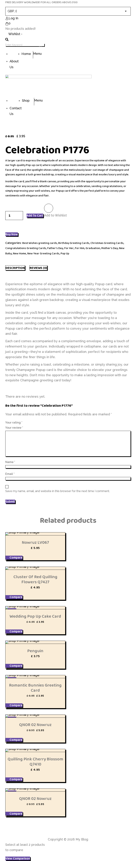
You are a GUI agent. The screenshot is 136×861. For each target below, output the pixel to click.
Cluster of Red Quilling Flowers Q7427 (35, 579)
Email (10, 474)
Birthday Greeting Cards (73, 243)
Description (15, 268)
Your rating (13, 422)
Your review (14, 427)
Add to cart (35, 216)
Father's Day (55, 248)
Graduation (93, 248)
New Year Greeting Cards (43, 253)
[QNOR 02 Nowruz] (35, 716)
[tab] (15, 268)
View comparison (17, 858)
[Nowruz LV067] (35, 533)
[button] (48, 208)
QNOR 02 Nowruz (35, 724)
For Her (69, 248)
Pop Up (65, 253)
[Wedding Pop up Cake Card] (35, 607)
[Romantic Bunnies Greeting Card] (35, 676)
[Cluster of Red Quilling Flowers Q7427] (35, 568)
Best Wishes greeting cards (39, 243)
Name (10, 462)
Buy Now (11, 234)
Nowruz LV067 (35, 542)
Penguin (35, 650)
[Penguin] (35, 642)
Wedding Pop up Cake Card (35, 616)
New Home (19, 253)
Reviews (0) (38, 268)
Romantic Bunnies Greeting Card (35, 688)
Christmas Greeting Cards (106, 243)
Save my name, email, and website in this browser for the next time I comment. (57, 491)
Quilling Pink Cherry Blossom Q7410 (35, 761)
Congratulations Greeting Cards (25, 248)
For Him (79, 248)
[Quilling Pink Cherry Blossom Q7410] (35, 750)
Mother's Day (109, 248)
